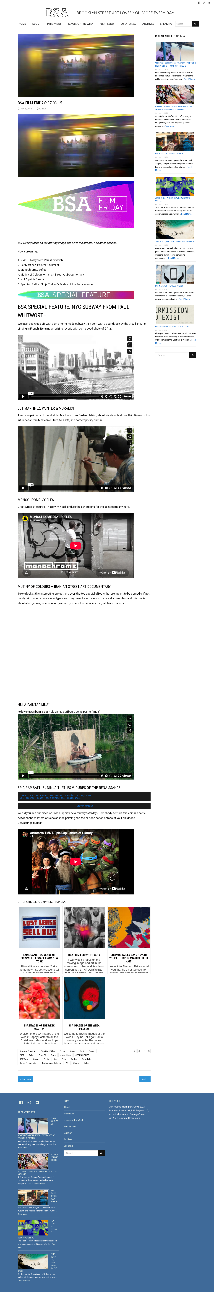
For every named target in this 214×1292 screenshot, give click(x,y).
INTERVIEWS (54, 23)
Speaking (68, 1146)
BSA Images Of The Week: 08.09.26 (169, 286)
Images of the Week (73, 1120)
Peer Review (70, 1126)
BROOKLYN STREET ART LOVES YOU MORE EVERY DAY (125, 13)
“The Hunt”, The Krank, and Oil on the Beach (174, 242)
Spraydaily (86, 1059)
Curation (68, 1133)
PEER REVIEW (106, 23)
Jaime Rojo (65, 1055)
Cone (72, 1051)
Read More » (189, 79)
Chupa (62, 1051)
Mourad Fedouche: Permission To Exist (172, 327)
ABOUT (36, 23)
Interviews (69, 1113)
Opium (36, 1059)
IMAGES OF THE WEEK (80, 23)
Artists (42, 108)
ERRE (22, 1055)
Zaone (76, 1063)
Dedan (91, 1051)
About (67, 1107)
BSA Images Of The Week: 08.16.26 (169, 154)
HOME (22, 23)
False (31, 1055)
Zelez (86, 1063)
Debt (82, 1051)
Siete (64, 1059)
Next (144, 1079)
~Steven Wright (84, 806)
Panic (46, 1059)
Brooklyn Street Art (28, 1051)
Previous (26, 1079)
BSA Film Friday (48, 1051)
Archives (68, 1139)
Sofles (74, 1059)
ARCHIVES (148, 23)
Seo (55, 1059)
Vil (67, 1063)
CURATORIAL (128, 23)
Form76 (42, 1055)
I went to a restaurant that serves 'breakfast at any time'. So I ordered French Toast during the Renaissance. (57, 796)
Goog (53, 1055)
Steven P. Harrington (28, 1063)
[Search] (195, 24)
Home (67, 1101)
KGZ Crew (24, 1059)
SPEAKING (166, 23)
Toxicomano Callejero (51, 1063)
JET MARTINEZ (82, 1055)
